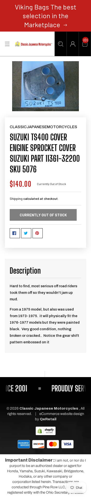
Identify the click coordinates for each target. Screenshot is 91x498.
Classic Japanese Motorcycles (48, 408)
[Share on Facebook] (15, 233)
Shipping (16, 198)
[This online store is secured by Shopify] (46, 431)
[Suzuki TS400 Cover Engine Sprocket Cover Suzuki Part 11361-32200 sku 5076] (45, 86)
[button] (60, 44)
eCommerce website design (61, 414)
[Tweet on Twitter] (26, 233)
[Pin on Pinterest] (38, 233)
